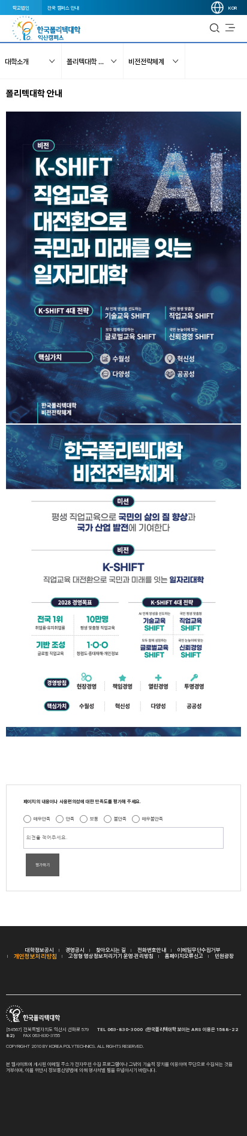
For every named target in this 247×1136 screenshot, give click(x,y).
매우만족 (42, 819)
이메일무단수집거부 (199, 949)
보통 (94, 819)
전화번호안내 (151, 949)
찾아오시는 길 (111, 949)
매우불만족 (152, 819)
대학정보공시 (39, 949)
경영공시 (75, 949)
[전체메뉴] (230, 28)
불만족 (120, 819)
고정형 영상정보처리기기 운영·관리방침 (110, 955)
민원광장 (224, 955)
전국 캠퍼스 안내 (63, 8)
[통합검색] (214, 28)
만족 (70, 819)
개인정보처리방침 (35, 956)
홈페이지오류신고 (184, 955)
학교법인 (21, 8)
